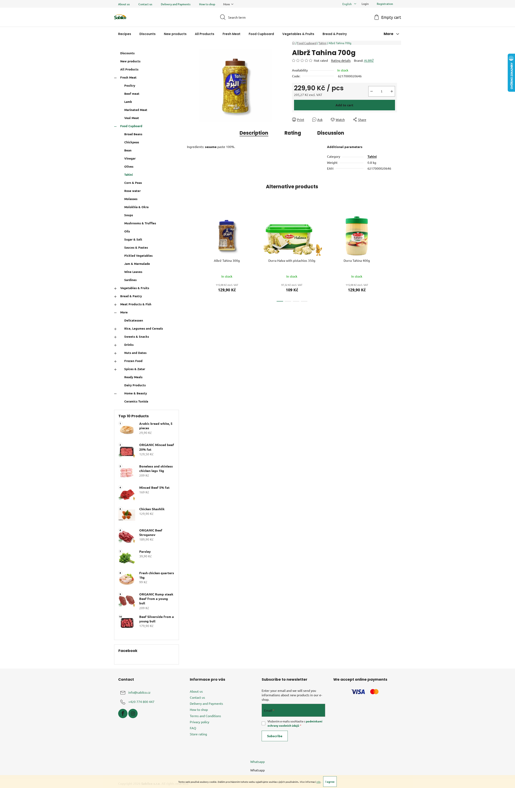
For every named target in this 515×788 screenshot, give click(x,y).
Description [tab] (254, 133)
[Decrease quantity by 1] (371, 91)
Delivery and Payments (175, 4)
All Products (129, 69)
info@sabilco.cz (139, 692)
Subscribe (274, 736)
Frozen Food (133, 361)
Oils (127, 231)
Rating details (341, 60)
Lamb (128, 102)
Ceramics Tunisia (136, 401)
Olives (128, 166)
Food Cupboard (131, 126)
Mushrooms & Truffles (140, 223)
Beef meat (131, 94)
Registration (385, 4)
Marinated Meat (135, 110)
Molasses (130, 199)
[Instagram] (133, 713)
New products (130, 61)
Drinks (129, 345)
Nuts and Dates (135, 353)
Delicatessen (133, 320)
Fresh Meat (128, 77)
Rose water (132, 191)
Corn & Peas (133, 183)
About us (124, 4)
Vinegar (130, 158)
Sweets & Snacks (136, 336)
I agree (329, 781)
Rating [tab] (293, 133)
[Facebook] (122, 713)
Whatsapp (257, 761)
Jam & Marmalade (137, 264)
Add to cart (344, 105)
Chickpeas (131, 142)
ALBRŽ (369, 60)
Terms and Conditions (205, 716)
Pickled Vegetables (138, 255)
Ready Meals (133, 377)
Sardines (130, 280)
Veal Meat (131, 118)
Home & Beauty (135, 393)
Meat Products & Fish (135, 304)
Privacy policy (199, 722)
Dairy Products (135, 385)
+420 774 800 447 (141, 702)
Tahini (128, 175)
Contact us (145, 4)
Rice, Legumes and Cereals (143, 328)
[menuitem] (124, 34)
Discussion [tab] (330, 133)
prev (190, 254)
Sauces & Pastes (136, 247)
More (124, 312)
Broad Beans (133, 134)
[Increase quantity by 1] (392, 91)
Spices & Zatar (134, 369)
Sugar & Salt (133, 239)
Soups (128, 215)
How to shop (207, 4)
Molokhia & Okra (136, 207)
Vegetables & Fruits (134, 288)
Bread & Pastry (131, 296)
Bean (128, 150)
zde (318, 781)
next (394, 254)
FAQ (193, 728)
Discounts (127, 53)
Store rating (198, 734)
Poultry (129, 85)
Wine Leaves (133, 272)
